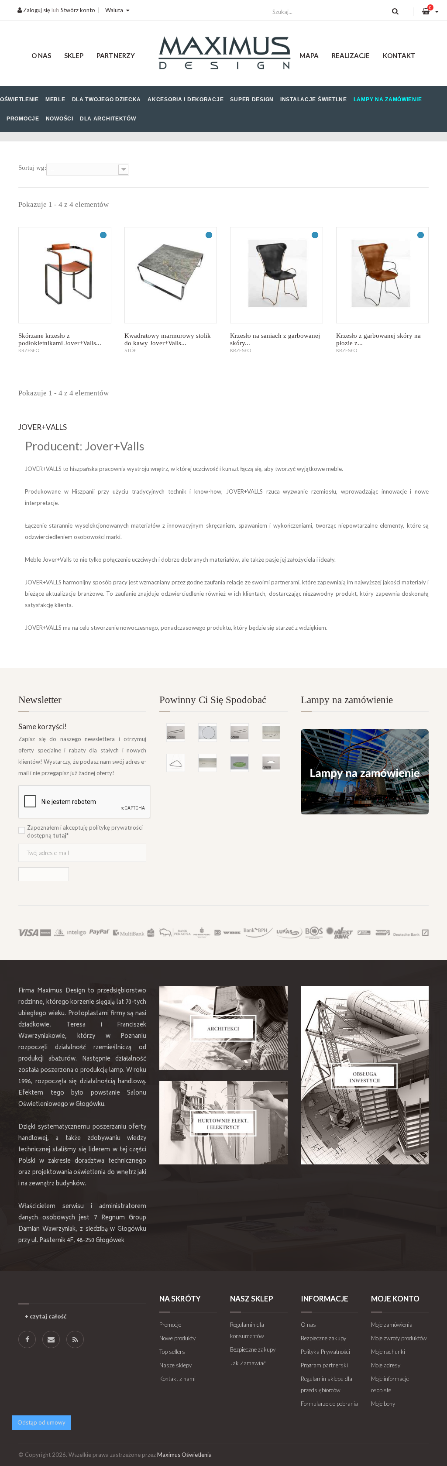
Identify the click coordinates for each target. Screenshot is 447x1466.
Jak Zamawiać (248, 1363)
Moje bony (383, 1403)
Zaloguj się (36, 10)
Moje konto (395, 1298)
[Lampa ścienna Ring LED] (208, 733)
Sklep (73, 55)
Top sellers (172, 1351)
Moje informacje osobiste (390, 1384)
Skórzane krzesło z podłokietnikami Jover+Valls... (59, 339)
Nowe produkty (177, 1338)
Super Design (252, 99)
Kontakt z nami (177, 1378)
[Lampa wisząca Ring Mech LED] (239, 763)
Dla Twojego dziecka (106, 99)
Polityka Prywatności (325, 1351)
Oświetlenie (19, 99)
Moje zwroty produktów (399, 1338)
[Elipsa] (239, 733)
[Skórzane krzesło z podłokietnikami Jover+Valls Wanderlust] (65, 275)
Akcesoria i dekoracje (186, 99)
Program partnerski (324, 1365)
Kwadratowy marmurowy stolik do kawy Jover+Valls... (167, 339)
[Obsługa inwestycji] (365, 1075)
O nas (41, 55)
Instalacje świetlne (313, 99)
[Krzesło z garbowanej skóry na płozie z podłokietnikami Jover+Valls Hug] (382, 275)
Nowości (59, 119)
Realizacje (351, 55)
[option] (223, 738)
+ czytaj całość (45, 1316)
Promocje (23, 119)
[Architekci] (223, 1028)
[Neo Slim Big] (271, 763)
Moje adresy (385, 1365)
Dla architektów (108, 119)
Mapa (309, 55)
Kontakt (399, 55)
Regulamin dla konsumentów (247, 1330)
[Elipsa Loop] (176, 733)
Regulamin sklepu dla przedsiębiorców (326, 1384)
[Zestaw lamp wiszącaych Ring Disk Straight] (208, 763)
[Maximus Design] (223, 54)
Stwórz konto (78, 10)
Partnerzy (115, 55)
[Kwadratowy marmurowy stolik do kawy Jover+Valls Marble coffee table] (171, 275)
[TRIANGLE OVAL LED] (176, 763)
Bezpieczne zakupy (252, 1349)
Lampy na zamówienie (388, 99)
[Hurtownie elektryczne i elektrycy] (223, 1122)
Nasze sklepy (175, 1365)
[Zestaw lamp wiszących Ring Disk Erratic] (271, 733)
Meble (55, 99)
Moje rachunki (388, 1351)
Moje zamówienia (392, 1324)
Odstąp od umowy (41, 1422)
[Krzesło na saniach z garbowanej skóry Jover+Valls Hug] (276, 275)
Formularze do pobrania (329, 1403)
